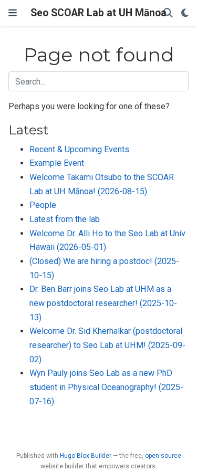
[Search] (168, 13)
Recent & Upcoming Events (79, 149)
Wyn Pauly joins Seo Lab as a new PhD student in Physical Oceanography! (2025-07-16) (106, 387)
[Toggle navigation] (12, 13)
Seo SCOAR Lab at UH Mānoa (98, 13)
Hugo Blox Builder (85, 455)
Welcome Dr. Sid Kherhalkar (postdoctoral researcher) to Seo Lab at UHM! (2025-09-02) (107, 345)
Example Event (56, 163)
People (42, 205)
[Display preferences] (185, 13)
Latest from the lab (64, 219)
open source (163, 455)
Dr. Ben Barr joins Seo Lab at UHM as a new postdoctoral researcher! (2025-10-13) (103, 303)
